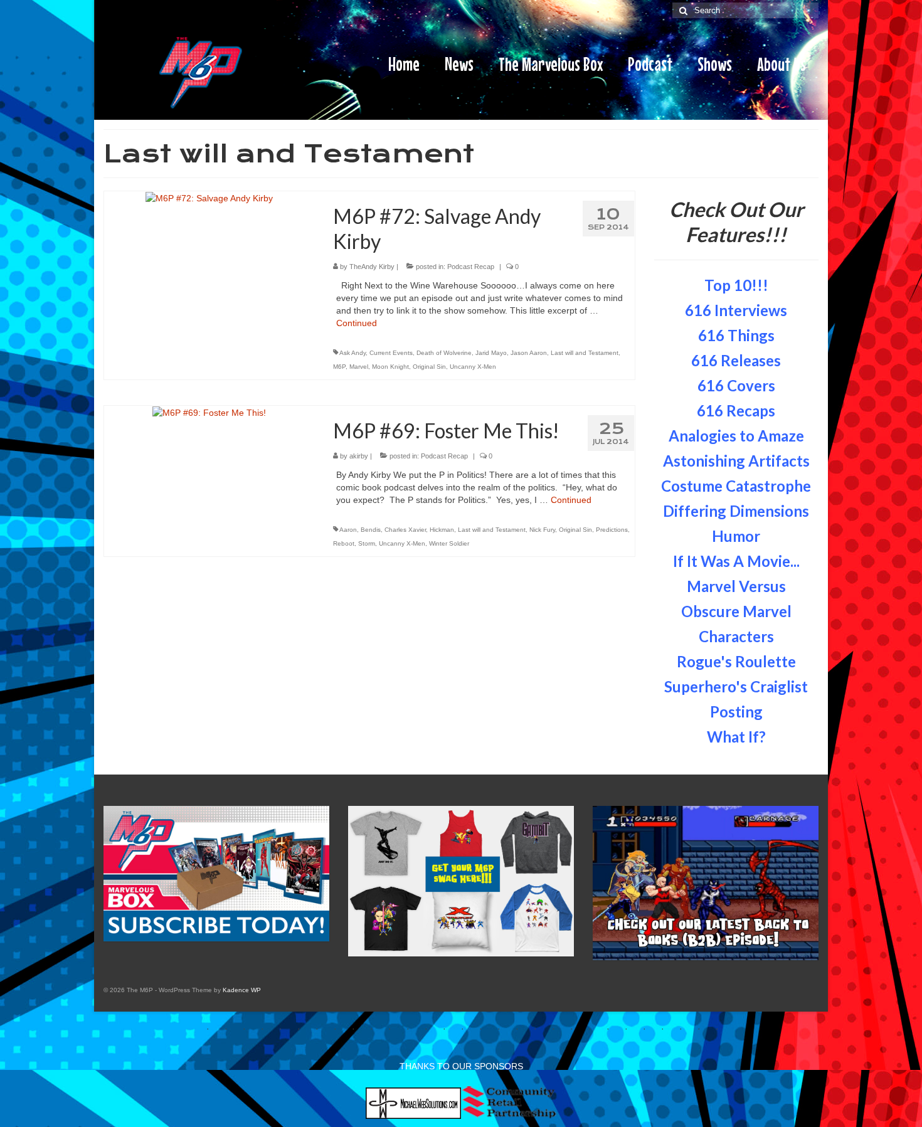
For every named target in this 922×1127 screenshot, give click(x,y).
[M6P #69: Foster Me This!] (209, 412)
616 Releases (736, 360)
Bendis (371, 529)
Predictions (612, 529)
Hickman (442, 529)
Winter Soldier (449, 543)
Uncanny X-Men (473, 366)
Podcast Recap (470, 266)
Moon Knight (390, 366)
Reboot (343, 543)
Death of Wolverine (444, 352)
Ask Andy (352, 352)
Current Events (391, 352)
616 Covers (736, 385)
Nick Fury (542, 529)
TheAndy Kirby (372, 266)
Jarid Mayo (491, 352)
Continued (356, 323)
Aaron (348, 529)
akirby (358, 456)
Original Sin (429, 366)
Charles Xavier (405, 529)
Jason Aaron (529, 352)
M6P (339, 366)
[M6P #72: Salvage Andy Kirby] (209, 198)
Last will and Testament (584, 352)
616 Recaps (736, 410)
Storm (366, 543)
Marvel (358, 366)
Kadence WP (242, 990)
